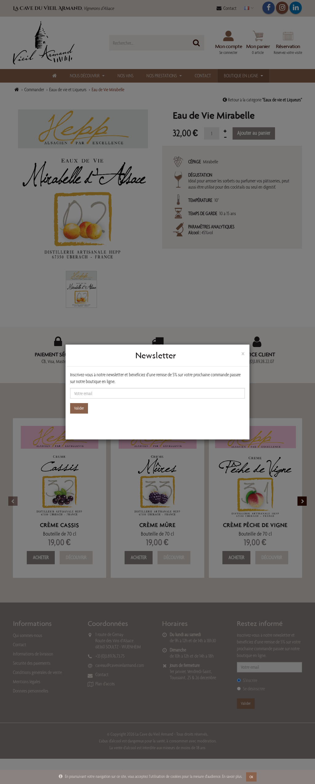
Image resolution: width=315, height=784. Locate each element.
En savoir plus (231, 776)
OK (251, 777)
